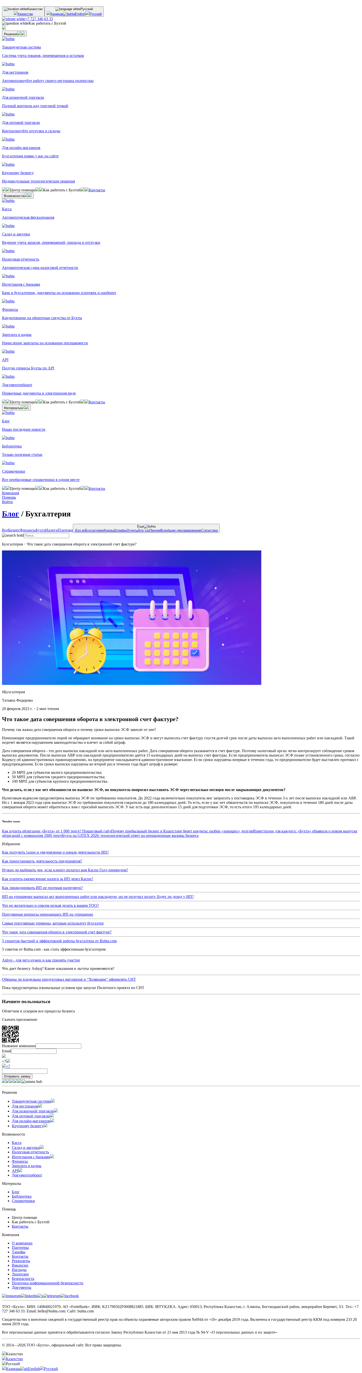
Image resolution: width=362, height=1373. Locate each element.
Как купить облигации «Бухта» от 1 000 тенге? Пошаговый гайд (56, 831)
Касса (16, 1143)
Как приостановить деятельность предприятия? (42, 861)
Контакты (97, 190)
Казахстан (25, 14)
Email (6, 1051)
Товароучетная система (31, 1101)
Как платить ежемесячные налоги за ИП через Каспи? (47, 879)
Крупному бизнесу (28, 1126)
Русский (95, 14)
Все (5, 530)
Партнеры (20, 1247)
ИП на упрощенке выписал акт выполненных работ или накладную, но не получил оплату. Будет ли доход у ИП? (98, 896)
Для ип (80, 530)
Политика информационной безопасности (47, 1283)
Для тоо (143, 530)
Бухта (40, 530)
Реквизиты (21, 1261)
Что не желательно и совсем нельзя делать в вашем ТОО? (50, 905)
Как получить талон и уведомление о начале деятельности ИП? (55, 852)
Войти (7, 502)
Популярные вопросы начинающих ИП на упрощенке (47, 914)
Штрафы (120, 530)
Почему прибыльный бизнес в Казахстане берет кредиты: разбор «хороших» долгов (182, 831)
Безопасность (23, 1278)
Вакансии (20, 1265)
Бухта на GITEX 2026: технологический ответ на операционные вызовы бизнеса (130, 835)
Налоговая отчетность (30, 1152)
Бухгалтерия (94, 530)
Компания (10, 493)
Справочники (23, 1201)
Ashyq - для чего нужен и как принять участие (41, 960)
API (15, 1171)
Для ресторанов (25, 1106)
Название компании (19, 1046)
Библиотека (22, 1196)
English (80, 14)
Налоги (51, 530)
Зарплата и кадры (26, 1166)
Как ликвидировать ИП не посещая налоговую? (42, 888)
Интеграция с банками (31, 1157)
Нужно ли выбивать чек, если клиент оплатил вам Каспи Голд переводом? (65, 870)
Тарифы (18, 1252)
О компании (22, 1243)
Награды (19, 1270)
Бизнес (14, 530)
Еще (146, 528)
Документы (21, 1287)
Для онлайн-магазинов (31, 1121)
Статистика (209, 530)
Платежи (65, 530)
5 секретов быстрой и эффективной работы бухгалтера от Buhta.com (59, 941)
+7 (8, 1066)
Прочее (154, 530)
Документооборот (27, 1175)
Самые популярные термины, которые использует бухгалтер (53, 923)
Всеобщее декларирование (180, 530)
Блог (10, 513)
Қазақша (56, 14)
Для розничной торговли (33, 1111)
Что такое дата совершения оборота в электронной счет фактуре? (57, 932)
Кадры (109, 530)
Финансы (28, 530)
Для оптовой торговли (31, 1116)
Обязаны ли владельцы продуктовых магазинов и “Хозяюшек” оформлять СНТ (69, 979)
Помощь (9, 497)
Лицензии (20, 1274)
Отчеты (132, 530)
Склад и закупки (26, 1147)
